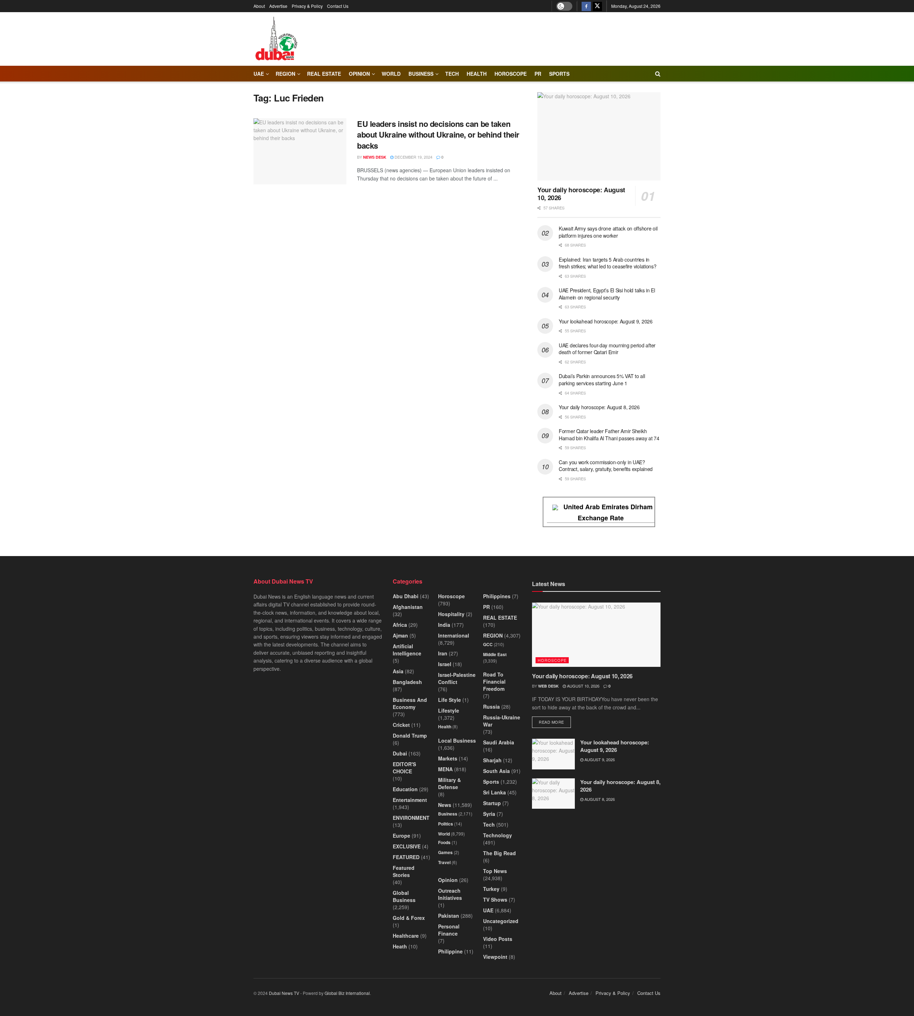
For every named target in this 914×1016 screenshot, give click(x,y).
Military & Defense (449, 783)
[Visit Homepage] (275, 39)
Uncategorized (500, 921)
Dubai (400, 753)
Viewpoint (495, 956)
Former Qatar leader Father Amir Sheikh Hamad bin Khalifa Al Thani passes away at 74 (609, 434)
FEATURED (406, 857)
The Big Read (499, 853)
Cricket (401, 724)
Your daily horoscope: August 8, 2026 (599, 407)
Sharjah (492, 760)
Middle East (495, 654)
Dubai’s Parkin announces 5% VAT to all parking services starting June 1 (602, 379)
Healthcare (406, 935)
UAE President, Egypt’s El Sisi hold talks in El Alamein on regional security (607, 294)
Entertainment (410, 799)
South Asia (496, 770)
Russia (491, 706)
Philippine (450, 951)
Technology (497, 835)
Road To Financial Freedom (494, 681)
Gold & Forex (409, 917)
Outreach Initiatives (450, 894)
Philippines (497, 596)
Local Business (457, 740)
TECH (452, 73)
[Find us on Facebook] (586, 6)
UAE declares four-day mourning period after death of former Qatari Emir (607, 349)
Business (420, 73)
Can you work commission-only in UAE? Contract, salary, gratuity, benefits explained (606, 466)
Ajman (400, 635)
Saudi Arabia (498, 742)
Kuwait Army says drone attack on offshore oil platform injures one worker (608, 232)
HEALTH (477, 73)
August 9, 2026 (599, 759)
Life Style (449, 699)
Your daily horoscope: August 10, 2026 (581, 194)
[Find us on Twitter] (597, 6)
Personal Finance (448, 930)
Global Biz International (347, 993)
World (391, 73)
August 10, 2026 (582, 686)
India (444, 624)
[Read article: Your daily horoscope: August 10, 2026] (599, 136)
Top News (495, 870)
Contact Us (337, 6)
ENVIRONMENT (411, 817)
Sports (559, 73)
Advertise (278, 6)
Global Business (404, 896)
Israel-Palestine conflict (457, 678)
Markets (447, 758)
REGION (285, 73)
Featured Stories (404, 871)
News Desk (374, 157)
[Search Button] (658, 73)
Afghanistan (408, 606)
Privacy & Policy (307, 6)
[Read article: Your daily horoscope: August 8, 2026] (553, 793)
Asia (398, 671)
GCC (488, 644)
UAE (258, 73)
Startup (492, 803)
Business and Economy (410, 703)
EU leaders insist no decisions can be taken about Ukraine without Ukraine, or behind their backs (438, 135)
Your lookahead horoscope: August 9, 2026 (606, 321)
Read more (555, 722)
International (453, 635)
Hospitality (451, 614)
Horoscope (510, 73)
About (259, 6)
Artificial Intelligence (407, 650)
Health (444, 726)
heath (400, 946)
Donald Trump (410, 735)
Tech (489, 824)
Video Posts (497, 938)
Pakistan (448, 915)
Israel (444, 664)
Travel (444, 862)
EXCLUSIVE (407, 846)
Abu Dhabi (405, 596)
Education (405, 789)
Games (445, 852)
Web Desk (548, 686)
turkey (491, 888)
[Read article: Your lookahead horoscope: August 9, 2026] (553, 754)
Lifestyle (448, 710)
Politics (445, 824)
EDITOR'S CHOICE (404, 767)
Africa (400, 624)
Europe (401, 835)
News (444, 804)
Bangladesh (407, 681)
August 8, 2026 (599, 799)
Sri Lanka (494, 792)
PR (537, 73)
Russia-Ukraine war (501, 721)
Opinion (359, 73)
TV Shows (495, 899)
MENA (445, 769)
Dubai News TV (284, 993)
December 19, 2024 (412, 157)
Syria (489, 813)
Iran (442, 653)
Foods (444, 842)
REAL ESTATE (324, 73)
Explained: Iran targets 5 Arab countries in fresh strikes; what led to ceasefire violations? (608, 263)
